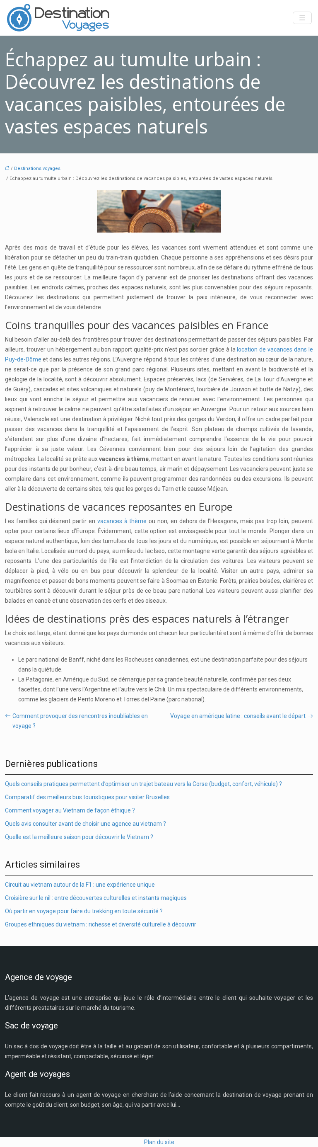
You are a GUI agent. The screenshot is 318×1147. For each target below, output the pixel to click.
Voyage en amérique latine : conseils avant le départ (238, 716)
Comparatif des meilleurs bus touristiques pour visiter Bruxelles (87, 797)
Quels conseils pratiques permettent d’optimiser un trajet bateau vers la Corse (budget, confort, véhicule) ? (143, 784)
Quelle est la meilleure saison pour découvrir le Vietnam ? (79, 837)
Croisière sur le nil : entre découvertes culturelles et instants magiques (96, 898)
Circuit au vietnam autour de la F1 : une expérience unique (80, 884)
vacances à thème (122, 521)
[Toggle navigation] (302, 18)
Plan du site (159, 1142)
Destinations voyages (37, 168)
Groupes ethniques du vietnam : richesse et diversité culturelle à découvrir (100, 924)
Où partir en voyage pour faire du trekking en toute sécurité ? (84, 911)
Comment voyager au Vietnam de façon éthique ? (70, 810)
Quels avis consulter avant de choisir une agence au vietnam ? (85, 823)
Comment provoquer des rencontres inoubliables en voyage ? (80, 721)
